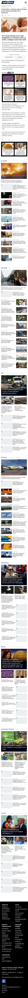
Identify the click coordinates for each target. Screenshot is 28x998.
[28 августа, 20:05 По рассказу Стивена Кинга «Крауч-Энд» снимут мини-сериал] (20, 590)
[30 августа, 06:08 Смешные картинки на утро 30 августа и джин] (7, 674)
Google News (8, 57)
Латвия (9, 6)
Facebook (19, 57)
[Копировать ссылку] (6, 15)
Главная (3, 6)
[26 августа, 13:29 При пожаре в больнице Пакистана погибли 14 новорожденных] (20, 401)
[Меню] (26, 2)
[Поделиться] (9, 15)
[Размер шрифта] (2, 15)
